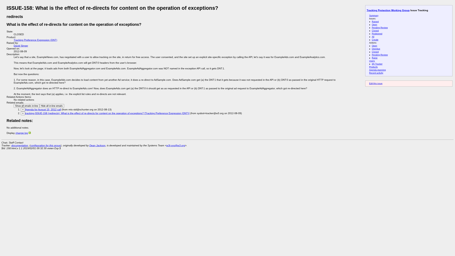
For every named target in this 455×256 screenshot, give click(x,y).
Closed (375, 31)
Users (372, 61)
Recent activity (376, 73)
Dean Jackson (97, 145)
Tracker (377, 64)
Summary (373, 15)
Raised (375, 21)
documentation (19, 145)
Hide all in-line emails (52, 106)
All (373, 37)
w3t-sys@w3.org (175, 145)
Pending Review (380, 27)
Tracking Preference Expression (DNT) (35, 40)
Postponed (377, 34)
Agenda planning (377, 70)
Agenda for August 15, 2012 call (43, 109)
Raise (375, 58)
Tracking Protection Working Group (388, 10)
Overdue (376, 49)
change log (21, 133)
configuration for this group (45, 145)
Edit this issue (375, 83)
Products (373, 67)
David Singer (21, 45)
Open (374, 24)
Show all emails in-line (26, 106)
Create (375, 40)
